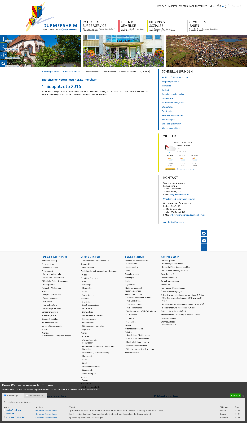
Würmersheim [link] (88, 322)
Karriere (172, 6)
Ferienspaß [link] (130, 277)
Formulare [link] (47, 301)
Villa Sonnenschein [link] (134, 307)
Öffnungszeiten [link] (48, 284)
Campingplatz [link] (88, 284)
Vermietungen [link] (88, 295)
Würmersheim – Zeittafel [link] (93, 325)
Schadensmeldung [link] (50, 311)
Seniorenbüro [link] (132, 267)
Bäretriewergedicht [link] (90, 304)
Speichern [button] (235, 395)
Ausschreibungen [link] (50, 297)
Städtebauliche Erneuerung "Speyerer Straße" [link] (180, 314)
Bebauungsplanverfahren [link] (172, 263)
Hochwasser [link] (87, 342)
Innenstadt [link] (166, 284)
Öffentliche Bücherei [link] (134, 328)
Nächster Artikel (71, 71)
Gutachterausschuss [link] (170, 281)
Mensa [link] (128, 325)
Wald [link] (84, 363)
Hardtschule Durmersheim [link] (137, 342)
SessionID (10, 413)
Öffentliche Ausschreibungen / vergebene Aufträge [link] (182, 295)
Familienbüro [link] (132, 263)
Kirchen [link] (84, 332)
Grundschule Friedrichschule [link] (138, 335)
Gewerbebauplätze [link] (169, 277)
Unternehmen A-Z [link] (168, 318)
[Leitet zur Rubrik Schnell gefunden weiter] (3, 47)
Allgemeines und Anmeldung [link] (138, 297)
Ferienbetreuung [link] (132, 274)
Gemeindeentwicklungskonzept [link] (174, 270)
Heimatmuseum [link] (89, 318)
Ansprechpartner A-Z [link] (52, 294)
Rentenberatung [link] (50, 304)
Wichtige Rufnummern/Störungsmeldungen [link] (56, 334)
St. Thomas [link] (131, 321)
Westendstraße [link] (169, 324)
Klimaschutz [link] (87, 356)
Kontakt (161, 6)
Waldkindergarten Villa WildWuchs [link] (141, 311)
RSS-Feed (183, 6)
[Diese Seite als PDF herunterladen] (204, 235)
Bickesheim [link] (87, 308)
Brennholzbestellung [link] (91, 366)
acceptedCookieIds (15, 417)
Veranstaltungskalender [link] (52, 325)
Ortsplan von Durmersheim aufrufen (179, 198)
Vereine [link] (85, 379)
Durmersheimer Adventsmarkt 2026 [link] (96, 260)
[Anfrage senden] (204, 242)
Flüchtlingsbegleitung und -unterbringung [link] (99, 271)
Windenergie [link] (87, 370)
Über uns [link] (130, 270)
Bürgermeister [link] (48, 264)
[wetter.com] (170, 170)
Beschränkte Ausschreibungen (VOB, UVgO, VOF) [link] (183, 304)
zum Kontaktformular (172, 222)
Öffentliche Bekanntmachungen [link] (55, 281)
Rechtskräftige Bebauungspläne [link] (176, 267)
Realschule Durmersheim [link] (136, 345)
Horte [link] (127, 281)
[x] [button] (243, 395)
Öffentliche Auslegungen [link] (171, 291)
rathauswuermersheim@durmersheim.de (187, 214)
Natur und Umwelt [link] (89, 339)
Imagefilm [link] (85, 329)
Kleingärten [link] (87, 288)
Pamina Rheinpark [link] (88, 373)
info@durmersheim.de (179, 194)
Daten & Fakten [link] (87, 267)
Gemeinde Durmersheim (46, 410)
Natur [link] (84, 291)
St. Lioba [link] (130, 318)
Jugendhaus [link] (130, 284)
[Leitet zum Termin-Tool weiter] (3, 63)
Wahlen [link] (45, 329)
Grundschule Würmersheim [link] (137, 338)
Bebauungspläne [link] (168, 260)
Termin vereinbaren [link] (50, 322)
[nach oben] (204, 250)
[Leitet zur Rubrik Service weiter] (3, 55)
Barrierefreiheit (198, 6)
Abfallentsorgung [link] (49, 260)
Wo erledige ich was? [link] (52, 308)
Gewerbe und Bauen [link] (169, 274)
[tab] (13, 395)
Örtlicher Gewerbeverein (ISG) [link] (173, 311)
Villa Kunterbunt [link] (133, 300)
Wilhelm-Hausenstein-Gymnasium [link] (140, 349)
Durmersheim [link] (87, 311)
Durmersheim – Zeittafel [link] (92, 315)
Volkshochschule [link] (132, 352)
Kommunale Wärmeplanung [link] (173, 288)
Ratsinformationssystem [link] (53, 277)
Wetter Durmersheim (182, 142)
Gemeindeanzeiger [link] (50, 267)
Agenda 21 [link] (85, 264)
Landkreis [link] (85, 336)
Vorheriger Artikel (51, 71)
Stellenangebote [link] (49, 315)
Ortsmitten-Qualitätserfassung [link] (95, 352)
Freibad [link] (84, 274)
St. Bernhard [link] (131, 314)
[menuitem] (212, 6)
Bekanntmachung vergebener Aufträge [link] (178, 307)
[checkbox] (5, 395)
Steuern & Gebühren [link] (50, 318)
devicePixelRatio (13, 410)
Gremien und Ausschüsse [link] (53, 274)
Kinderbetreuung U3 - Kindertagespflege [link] (134, 289)
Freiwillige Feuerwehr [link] (90, 278)
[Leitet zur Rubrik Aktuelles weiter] (3, 38)
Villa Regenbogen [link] (134, 304)
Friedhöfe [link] (85, 298)
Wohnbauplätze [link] (168, 321)
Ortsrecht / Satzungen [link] (51, 288)
